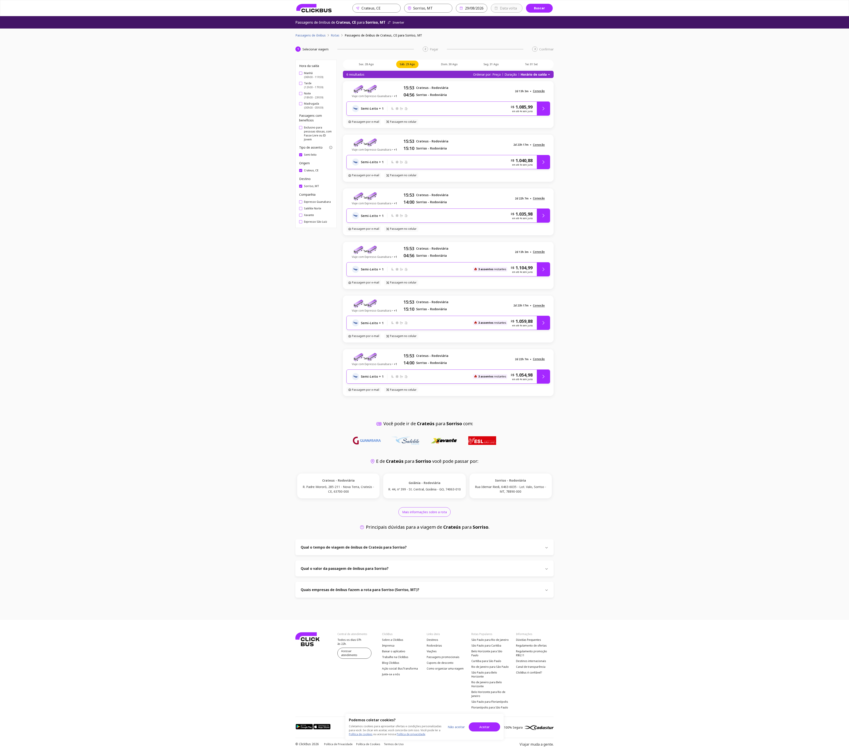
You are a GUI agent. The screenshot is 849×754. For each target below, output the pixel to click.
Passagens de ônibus (310, 35)
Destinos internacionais (531, 661)
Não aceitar (456, 727)
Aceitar (484, 727)
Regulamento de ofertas (531, 645)
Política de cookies (361, 734)
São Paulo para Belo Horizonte (484, 674)
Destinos (432, 640)
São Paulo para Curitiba (486, 645)
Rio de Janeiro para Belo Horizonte (486, 684)
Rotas (335, 35)
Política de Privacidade (338, 744)
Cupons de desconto (440, 663)
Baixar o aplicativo (393, 651)
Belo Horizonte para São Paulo (486, 653)
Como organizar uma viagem (445, 668)
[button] (539, 91)
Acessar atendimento (349, 653)
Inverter (398, 22)
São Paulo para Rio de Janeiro (490, 640)
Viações (432, 651)
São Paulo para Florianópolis (489, 702)
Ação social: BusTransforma (400, 668)
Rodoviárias (434, 645)
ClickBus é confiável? (529, 672)
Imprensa (388, 645)
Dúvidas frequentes (528, 640)
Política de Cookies (368, 744)
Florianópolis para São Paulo (489, 707)
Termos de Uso (394, 744)
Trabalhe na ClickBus (395, 657)
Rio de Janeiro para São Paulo (490, 667)
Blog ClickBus (390, 663)
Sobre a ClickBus (392, 640)
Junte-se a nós (391, 674)
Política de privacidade (411, 734)
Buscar (539, 8)
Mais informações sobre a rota (424, 512)
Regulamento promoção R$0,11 (531, 653)
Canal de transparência (530, 667)
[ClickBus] (314, 8)
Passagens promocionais (443, 657)
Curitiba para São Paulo (486, 661)
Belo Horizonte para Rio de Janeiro (488, 694)
